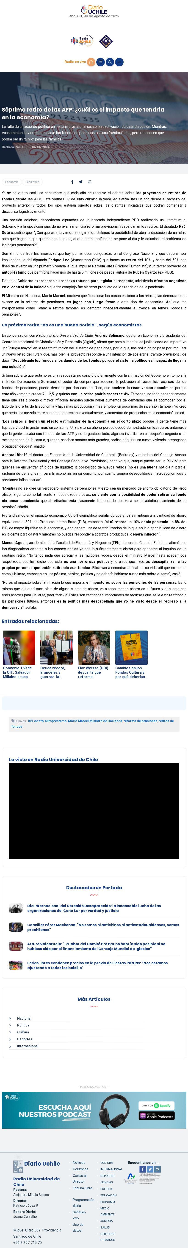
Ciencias (106, 1182)
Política (23, 1025)
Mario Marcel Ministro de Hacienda (95, 721)
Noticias (79, 1163)
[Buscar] (110, 62)
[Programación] (100, 62)
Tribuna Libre (82, 1188)
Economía (12, 182)
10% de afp (35, 721)
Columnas (80, 1169)
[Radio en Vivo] (91, 62)
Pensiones (32, 182)
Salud (105, 1227)
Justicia (106, 1221)
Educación (108, 1195)
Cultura (23, 1032)
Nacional (24, 1018)
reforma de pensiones (140, 721)
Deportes (24, 1039)
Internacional (28, 1046)
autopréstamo (56, 721)
